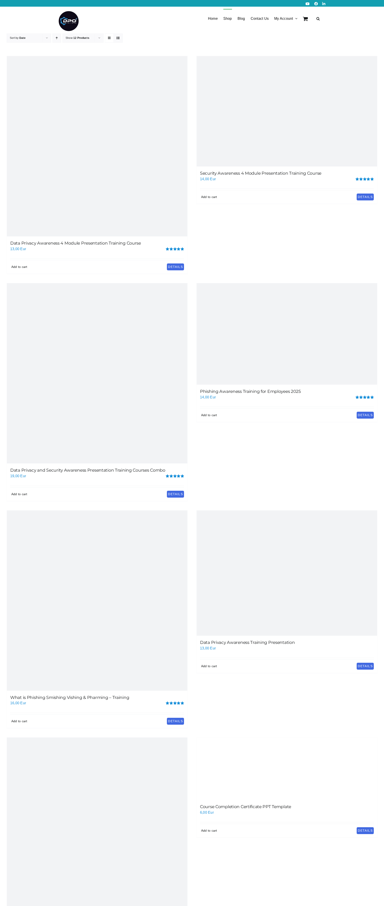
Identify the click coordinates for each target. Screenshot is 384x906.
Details (175, 267)
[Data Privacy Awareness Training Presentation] (287, 573)
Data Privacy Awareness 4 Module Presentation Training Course (75, 243)
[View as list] (118, 38)
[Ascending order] (56, 38)
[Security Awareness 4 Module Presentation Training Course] (287, 111)
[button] (318, 18)
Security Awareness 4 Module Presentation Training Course (260, 173)
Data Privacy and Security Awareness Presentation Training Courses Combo (87, 470)
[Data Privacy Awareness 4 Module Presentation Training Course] (97, 146)
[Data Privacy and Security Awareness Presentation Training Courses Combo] (97, 373)
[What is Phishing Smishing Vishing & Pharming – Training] (97, 600)
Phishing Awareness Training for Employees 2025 (250, 391)
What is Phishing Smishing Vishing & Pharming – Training (69, 697)
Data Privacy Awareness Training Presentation (247, 642)
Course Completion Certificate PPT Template (245, 806)
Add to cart (19, 267)
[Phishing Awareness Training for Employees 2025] (287, 334)
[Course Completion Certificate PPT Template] (287, 769)
